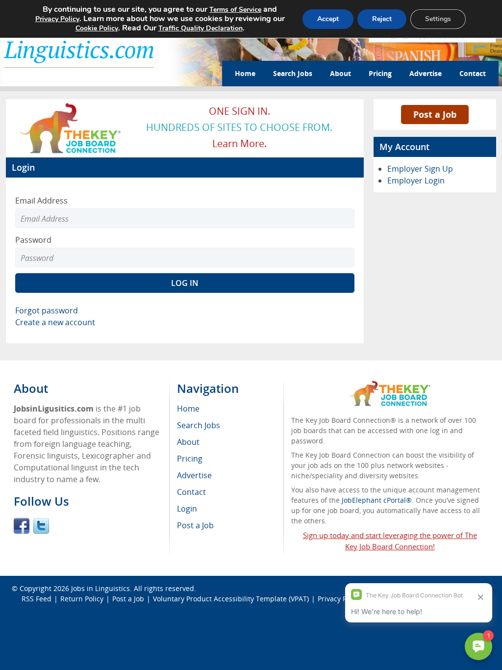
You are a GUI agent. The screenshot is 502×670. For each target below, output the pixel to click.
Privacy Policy (57, 19)
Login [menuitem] (187, 508)
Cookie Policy (96, 28)
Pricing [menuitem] (189, 458)
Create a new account (55, 322)
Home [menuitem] (188, 408)
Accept (328, 19)
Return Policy (81, 598)
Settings (438, 19)
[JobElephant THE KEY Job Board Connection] (71, 106)
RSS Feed (36, 598)
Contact (472, 73)
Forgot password (46, 310)
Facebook (21, 526)
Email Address (41, 200)
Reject (382, 19)
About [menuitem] (188, 442)
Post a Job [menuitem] (195, 525)
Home (245, 73)
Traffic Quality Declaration (200, 28)
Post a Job (434, 114)
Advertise (425, 73)
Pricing (380, 73)
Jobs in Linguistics (100, 588)
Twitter (41, 526)
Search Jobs (292, 73)
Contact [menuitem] (191, 492)
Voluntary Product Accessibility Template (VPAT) (231, 598)
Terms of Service (235, 9)
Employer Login (416, 180)
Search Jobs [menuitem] (198, 425)
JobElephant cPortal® (377, 500)
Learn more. (239, 143)
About (340, 73)
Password (33, 239)
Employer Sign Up (420, 168)
